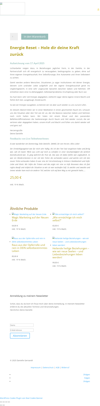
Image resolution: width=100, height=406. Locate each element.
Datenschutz (48, 367)
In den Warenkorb (35, 36)
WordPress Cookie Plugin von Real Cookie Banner (21, 398)
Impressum (36, 367)
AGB (57, 367)
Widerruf (65, 367)
